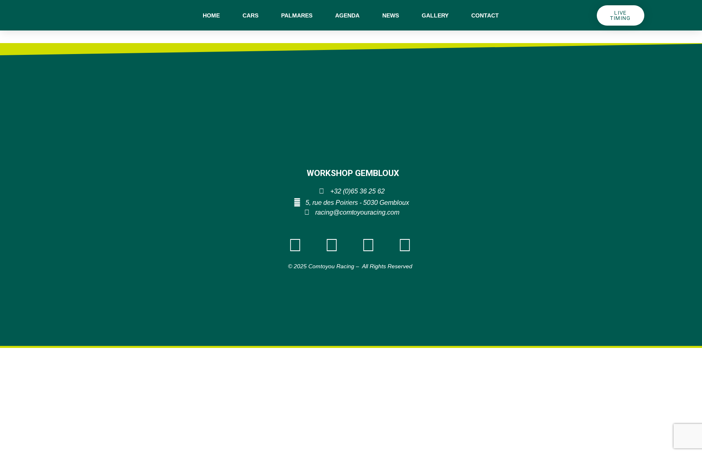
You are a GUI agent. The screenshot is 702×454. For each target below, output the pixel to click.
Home (211, 15)
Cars (250, 15)
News (390, 15)
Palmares (296, 15)
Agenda (347, 15)
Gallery (435, 15)
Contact (485, 15)
